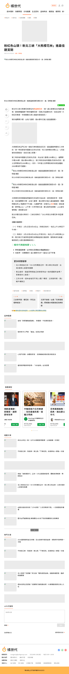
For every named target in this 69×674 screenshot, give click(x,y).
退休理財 (10, 11)
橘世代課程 (13, 660)
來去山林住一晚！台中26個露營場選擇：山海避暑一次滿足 (38, 440)
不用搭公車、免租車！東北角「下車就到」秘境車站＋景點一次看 (41, 451)
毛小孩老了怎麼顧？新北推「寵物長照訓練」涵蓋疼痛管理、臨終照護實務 (41, 574)
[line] (62, 650)
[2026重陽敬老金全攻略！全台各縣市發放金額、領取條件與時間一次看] (10, 543)
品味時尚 (43, 11)
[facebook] (59, 650)
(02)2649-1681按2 (35, 654)
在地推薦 (27, 11)
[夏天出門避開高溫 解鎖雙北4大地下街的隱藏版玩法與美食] (10, 521)
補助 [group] (29, 18)
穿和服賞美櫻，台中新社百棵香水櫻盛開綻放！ (32, 250)
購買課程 (54, 5)
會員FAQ (22, 660)
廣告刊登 (22, 657)
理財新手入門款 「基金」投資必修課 (31, 332)
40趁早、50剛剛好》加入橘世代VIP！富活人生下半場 (35, 253)
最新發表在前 (59, 632)
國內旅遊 (16, 291)
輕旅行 (38, 291)
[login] (59, 5)
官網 (52, 204)
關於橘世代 (13, 657)
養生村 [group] (7, 18)
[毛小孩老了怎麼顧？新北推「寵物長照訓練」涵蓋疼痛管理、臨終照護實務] (10, 576)
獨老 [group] (35, 18)
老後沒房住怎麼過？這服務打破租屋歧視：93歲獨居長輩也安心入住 (41, 585)
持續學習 (18, 11)
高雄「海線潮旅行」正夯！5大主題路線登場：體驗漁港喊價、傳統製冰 (40, 475)
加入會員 (13, 663)
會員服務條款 (47, 663)
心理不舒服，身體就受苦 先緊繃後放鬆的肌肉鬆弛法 (37, 354)
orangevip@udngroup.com (18, 654)
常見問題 (38, 663)
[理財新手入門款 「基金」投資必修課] (10, 335)
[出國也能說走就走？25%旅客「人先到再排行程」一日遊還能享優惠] (10, 510)
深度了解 (15, 424)
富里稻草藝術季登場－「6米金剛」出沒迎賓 (33, 365)
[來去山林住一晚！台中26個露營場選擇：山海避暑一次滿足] (10, 443)
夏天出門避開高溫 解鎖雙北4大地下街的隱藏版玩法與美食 (38, 518)
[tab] (31, 430)
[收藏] (6, 127)
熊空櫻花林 (47, 291)
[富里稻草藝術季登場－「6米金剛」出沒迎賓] (10, 368)
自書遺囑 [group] (22, 18)
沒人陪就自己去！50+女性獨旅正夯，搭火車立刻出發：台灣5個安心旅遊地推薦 (41, 486)
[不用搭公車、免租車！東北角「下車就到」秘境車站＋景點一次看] (10, 454)
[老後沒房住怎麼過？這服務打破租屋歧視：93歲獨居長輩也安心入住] (10, 587)
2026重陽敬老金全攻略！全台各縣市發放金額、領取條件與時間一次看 (41, 541)
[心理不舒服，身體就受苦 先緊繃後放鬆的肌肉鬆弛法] (10, 357)
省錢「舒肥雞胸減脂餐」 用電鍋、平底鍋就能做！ (36, 321)
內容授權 (30, 657)
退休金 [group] (15, 18)
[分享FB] (6, 109)
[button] (62, 5)
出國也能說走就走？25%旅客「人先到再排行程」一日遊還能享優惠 (41, 508)
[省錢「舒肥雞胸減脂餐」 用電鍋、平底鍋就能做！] (10, 324)
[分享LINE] (6, 115)
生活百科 (35, 11)
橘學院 (58, 11)
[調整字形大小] (6, 133)
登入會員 (21, 663)
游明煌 (25, 291)
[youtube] (65, 650)
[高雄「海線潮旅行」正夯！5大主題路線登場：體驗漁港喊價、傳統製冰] (10, 477)
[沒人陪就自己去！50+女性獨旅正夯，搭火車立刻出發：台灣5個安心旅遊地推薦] (10, 488)
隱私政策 (56, 663)
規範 (5, 625)
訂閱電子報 (29, 663)
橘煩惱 (51, 11)
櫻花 (31, 291)
